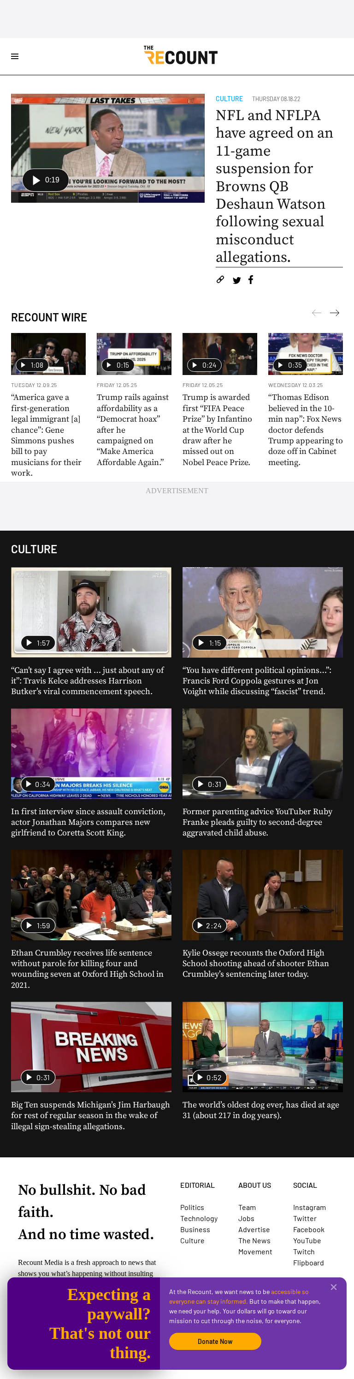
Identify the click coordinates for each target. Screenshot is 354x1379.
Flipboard (308, 1262)
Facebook (308, 1229)
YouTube (307, 1240)
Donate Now (215, 1341)
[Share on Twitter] (236, 281)
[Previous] (334, 314)
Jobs (246, 1218)
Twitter (305, 1218)
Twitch (304, 1251)
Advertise (254, 1229)
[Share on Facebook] (250, 281)
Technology (199, 1218)
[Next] (316, 314)
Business (195, 1229)
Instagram (309, 1207)
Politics (192, 1207)
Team (247, 1207)
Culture (229, 99)
